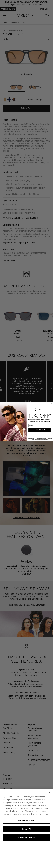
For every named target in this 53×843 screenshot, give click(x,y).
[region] (26, 816)
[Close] (49, 792)
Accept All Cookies (26, 838)
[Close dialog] (51, 404)
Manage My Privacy (26, 820)
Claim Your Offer (40, 429)
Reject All (26, 829)
